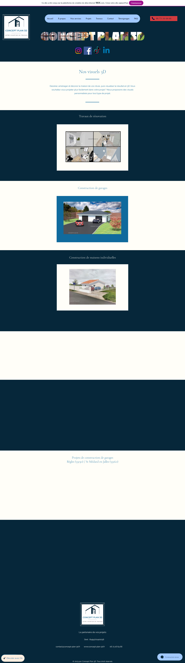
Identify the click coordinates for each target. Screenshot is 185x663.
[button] (92, 147)
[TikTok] (97, 51)
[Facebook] (88, 51)
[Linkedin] (106, 51)
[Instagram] (78, 51)
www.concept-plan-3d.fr (94, 647)
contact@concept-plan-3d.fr (68, 647)
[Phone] (153, 18)
